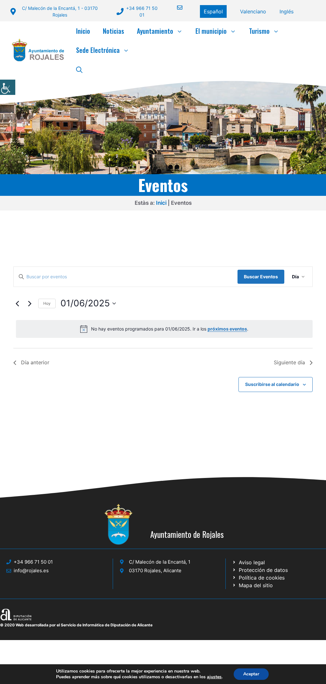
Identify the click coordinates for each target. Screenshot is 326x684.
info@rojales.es (31, 570)
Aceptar (251, 674)
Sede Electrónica (98, 50)
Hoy (47, 303)
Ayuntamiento (155, 31)
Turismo (259, 31)
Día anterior (35, 362)
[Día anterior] (17, 303)
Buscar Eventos (261, 276)
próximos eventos (227, 328)
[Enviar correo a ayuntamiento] (175, 7)
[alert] (164, 329)
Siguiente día (289, 362)
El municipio (211, 31)
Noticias (113, 31)
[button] (79, 69)
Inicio (83, 31)
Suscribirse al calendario (272, 384)
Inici (161, 203)
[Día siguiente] (29, 303)
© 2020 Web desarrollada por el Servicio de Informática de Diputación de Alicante (76, 625)
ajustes (214, 677)
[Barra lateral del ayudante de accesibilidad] (7, 87)
